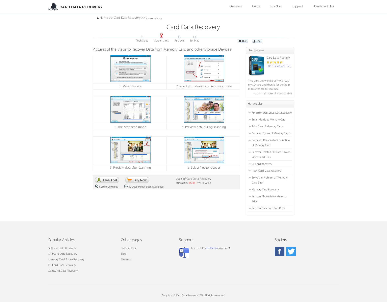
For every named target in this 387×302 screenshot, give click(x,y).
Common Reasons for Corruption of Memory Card (271, 143)
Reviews (179, 40)
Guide (256, 6)
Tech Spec (142, 40)
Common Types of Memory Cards (271, 133)
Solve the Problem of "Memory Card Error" (269, 180)
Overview (236, 6)
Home (104, 18)
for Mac (194, 40)
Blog (123, 253)
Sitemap (126, 259)
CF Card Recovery (262, 164)
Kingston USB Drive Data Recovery (272, 112)
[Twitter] (291, 251)
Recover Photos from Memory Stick (269, 199)
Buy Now (276, 6)
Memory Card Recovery (265, 189)
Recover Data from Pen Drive (268, 208)
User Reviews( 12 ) (279, 66)
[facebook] (279, 251)
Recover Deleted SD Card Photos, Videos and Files (271, 155)
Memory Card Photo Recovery (66, 259)
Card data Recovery (81, 7)
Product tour (128, 248)
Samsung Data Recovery (63, 270)
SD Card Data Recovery (62, 248)
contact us (211, 248)
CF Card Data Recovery (62, 265)
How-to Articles (323, 6)
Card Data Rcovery (278, 57)
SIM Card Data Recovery (62, 253)
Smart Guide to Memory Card (269, 119)
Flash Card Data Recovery (266, 170)
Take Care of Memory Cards (268, 126)
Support (297, 6)
